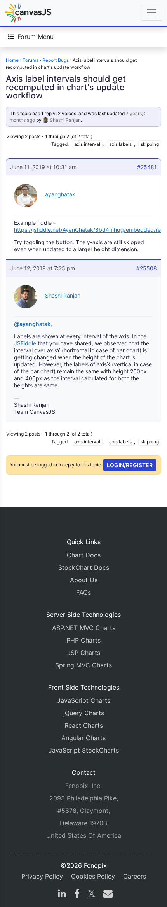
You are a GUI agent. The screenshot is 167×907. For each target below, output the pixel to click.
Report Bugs (55, 60)
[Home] (28, 13)
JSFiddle (25, 343)
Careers (134, 876)
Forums (30, 60)
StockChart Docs (83, 567)
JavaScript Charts (83, 700)
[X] (91, 894)
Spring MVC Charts (83, 665)
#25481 (147, 167)
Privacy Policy (42, 876)
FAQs (83, 592)
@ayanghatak (32, 323)
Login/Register (130, 465)
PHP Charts (83, 640)
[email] (106, 894)
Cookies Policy (93, 876)
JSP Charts (83, 653)
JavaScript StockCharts (84, 750)
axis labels (120, 144)
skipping (150, 144)
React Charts (83, 725)
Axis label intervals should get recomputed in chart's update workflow (66, 87)
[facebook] (77, 894)
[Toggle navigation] (151, 13)
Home (12, 60)
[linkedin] (62, 894)
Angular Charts (83, 738)
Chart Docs (84, 555)
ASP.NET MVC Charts (83, 628)
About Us (83, 580)
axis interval (87, 144)
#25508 (146, 268)
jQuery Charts (83, 713)
